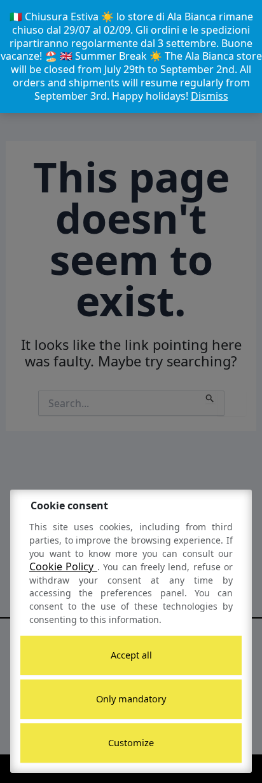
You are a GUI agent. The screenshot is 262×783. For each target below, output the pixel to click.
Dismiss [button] (209, 96)
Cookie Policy (63, 566)
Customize (131, 742)
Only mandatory (131, 698)
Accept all (131, 654)
